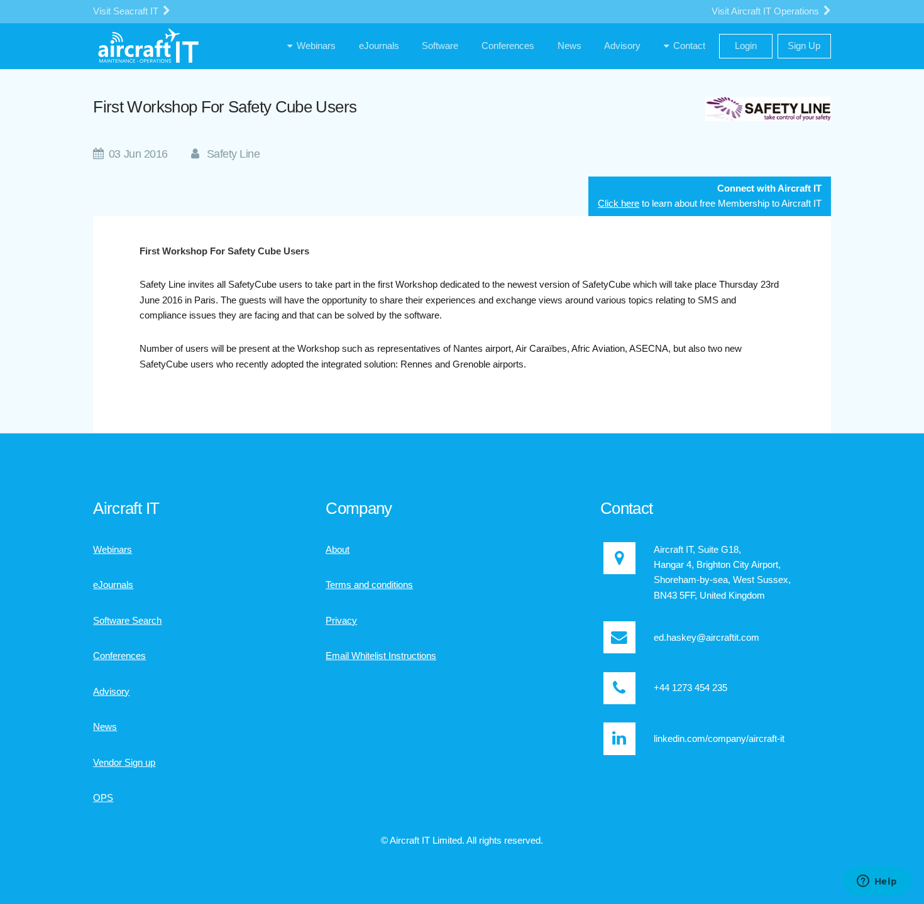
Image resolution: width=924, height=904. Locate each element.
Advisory (111, 692)
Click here (618, 204)
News (105, 727)
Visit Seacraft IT (127, 11)
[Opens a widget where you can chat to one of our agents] (876, 882)
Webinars (112, 550)
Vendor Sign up (124, 763)
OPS (103, 798)
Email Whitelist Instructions (381, 656)
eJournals (113, 585)
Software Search (127, 621)
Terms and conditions (369, 585)
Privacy (341, 621)
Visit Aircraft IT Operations (767, 11)
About (337, 550)
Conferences (119, 656)
